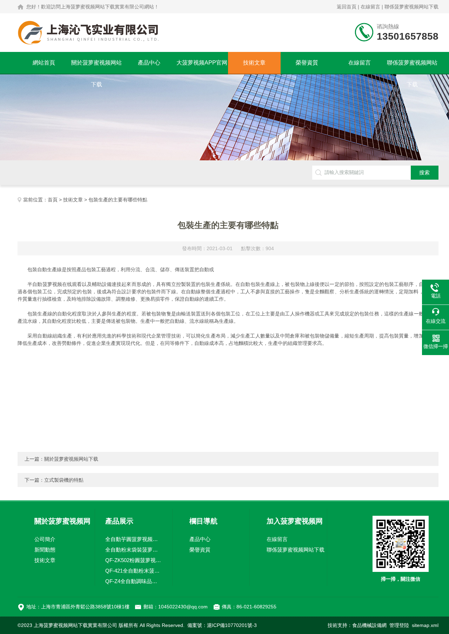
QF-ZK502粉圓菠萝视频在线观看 (133, 560)
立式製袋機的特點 (63, 480)
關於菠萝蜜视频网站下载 (96, 67)
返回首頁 (346, 6)
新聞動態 (44, 550)
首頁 (53, 199)
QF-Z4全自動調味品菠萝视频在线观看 (133, 581)
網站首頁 (44, 63)
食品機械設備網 (369, 625)
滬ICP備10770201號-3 (232, 625)
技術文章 (254, 63)
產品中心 (149, 63)
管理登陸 (399, 625)
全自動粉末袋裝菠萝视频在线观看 (133, 550)
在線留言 (370, 6)
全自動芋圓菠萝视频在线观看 (133, 539)
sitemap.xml (425, 625)
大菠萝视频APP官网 (201, 63)
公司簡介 (44, 539)
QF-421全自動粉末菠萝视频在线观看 (133, 571)
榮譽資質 (307, 63)
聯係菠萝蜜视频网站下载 (411, 6)
